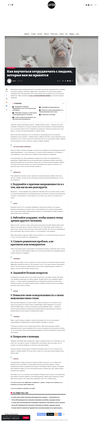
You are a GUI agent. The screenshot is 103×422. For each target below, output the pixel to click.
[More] (72, 81)
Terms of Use (15, 418)
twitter (15, 203)
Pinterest (15, 358)
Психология (11, 67)
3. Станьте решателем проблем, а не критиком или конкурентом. (24, 118)
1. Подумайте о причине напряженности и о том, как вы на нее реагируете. (24, 108)
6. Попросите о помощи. (48, 114)
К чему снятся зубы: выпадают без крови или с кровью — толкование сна (35, 397)
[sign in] (6, 5)
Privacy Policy (6, 418)
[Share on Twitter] (65, 81)
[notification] (86, 5)
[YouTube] (12, 4)
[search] (88, 5)
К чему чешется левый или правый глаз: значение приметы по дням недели (37, 408)
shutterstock (16, 172)
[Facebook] (8, 4)
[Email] (68, 81)
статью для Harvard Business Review (40, 95)
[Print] (70, 81)
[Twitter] (10, 4)
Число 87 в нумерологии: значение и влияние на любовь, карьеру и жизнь (36, 405)
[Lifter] (51, 5)
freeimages (16, 316)
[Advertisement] (51, 21)
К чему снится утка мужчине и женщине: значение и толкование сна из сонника (38, 402)
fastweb (15, 291)
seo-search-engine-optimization (22, 146)
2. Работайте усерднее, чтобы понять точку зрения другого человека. (25, 113)
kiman (14, 81)
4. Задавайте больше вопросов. (50, 107)
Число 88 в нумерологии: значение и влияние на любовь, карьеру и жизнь (36, 400)
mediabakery (16, 258)
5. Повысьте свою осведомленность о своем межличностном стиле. (51, 110)
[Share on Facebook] (63, 81)
